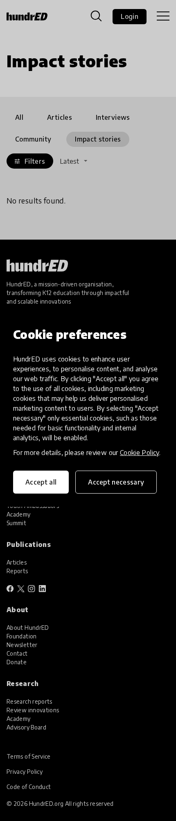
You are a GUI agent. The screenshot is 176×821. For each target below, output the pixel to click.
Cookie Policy (139, 452)
